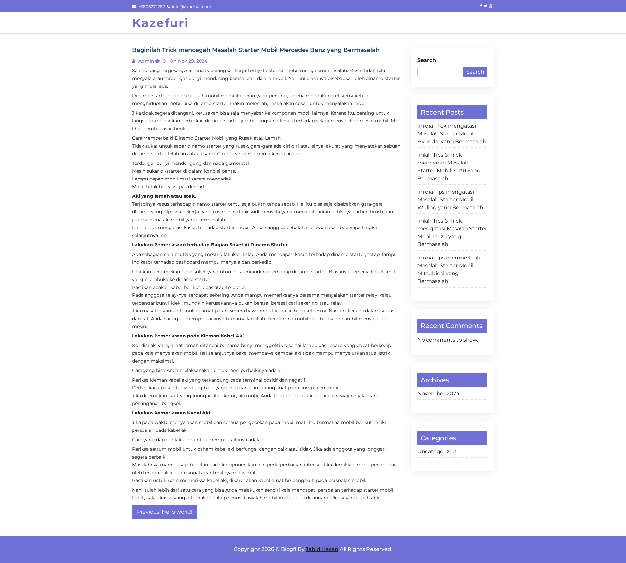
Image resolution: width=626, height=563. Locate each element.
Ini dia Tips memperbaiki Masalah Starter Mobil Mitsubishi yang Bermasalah (449, 269)
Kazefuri (160, 23)
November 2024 (438, 393)
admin (145, 61)
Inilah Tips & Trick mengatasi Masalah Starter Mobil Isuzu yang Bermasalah (452, 232)
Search (426, 60)
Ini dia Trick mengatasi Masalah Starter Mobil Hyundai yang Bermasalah (451, 134)
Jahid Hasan (322, 549)
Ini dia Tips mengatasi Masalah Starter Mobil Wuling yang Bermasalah (450, 200)
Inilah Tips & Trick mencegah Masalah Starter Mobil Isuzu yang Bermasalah (449, 166)
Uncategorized (436, 451)
